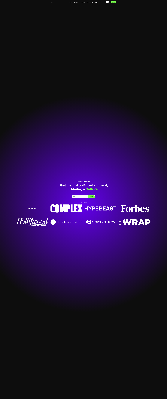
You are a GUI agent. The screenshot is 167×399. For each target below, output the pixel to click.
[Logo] (52, 2)
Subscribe (91, 196)
